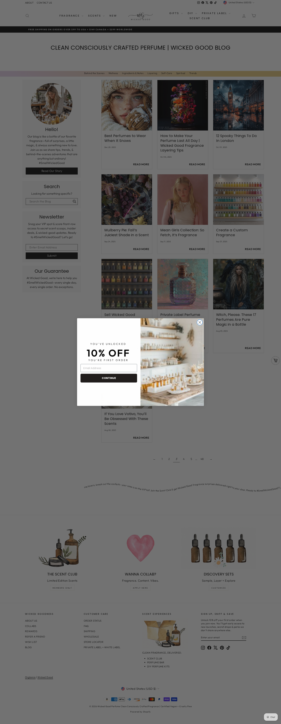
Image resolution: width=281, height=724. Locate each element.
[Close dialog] (200, 322)
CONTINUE (109, 378)
